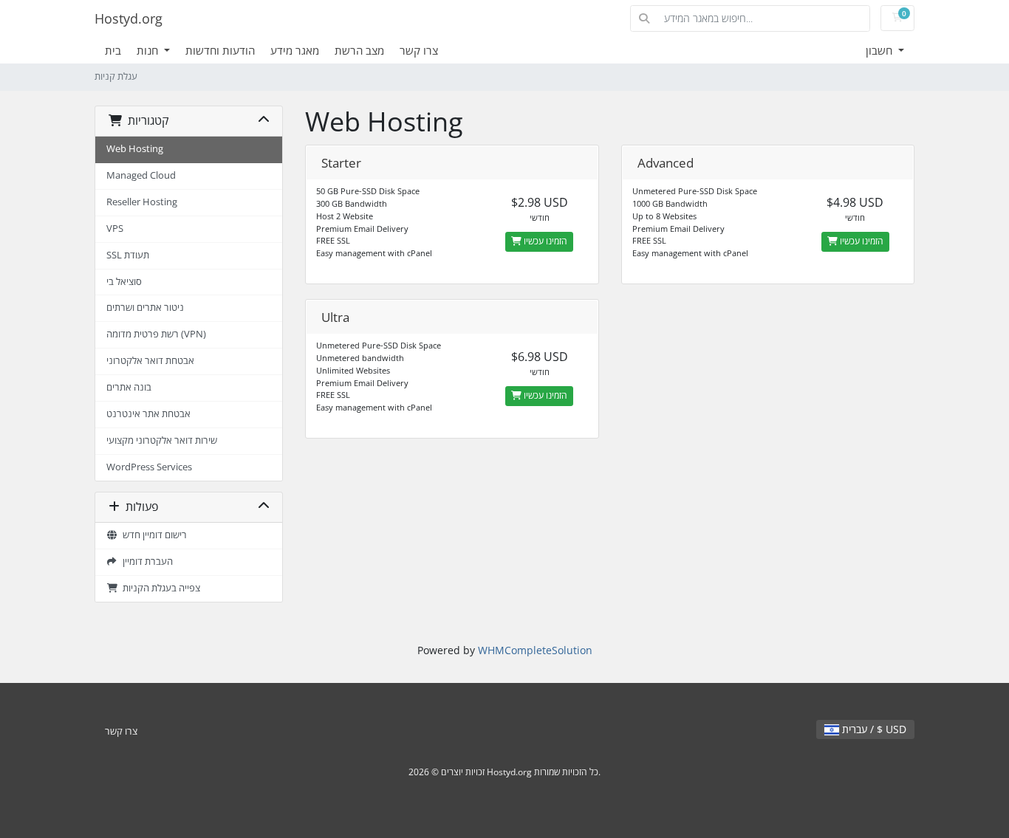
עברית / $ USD (872, 729)
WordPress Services (149, 467)
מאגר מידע (294, 50)
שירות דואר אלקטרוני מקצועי (161, 440)
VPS (114, 228)
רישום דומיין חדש (152, 535)
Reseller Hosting (141, 202)
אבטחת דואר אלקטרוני (150, 360)
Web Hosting (134, 148)
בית (113, 50)
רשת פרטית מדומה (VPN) (156, 334)
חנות (149, 50)
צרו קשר (419, 50)
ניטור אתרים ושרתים (145, 307)
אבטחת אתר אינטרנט (148, 414)
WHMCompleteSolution (535, 650)
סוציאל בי (124, 281)
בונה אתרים (128, 387)
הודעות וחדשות (220, 50)
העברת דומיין (145, 561)
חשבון (880, 50)
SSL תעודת (127, 255)
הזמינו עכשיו (544, 241)
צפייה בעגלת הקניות (159, 588)
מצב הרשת (359, 50)
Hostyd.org (129, 18)
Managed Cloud (141, 175)
